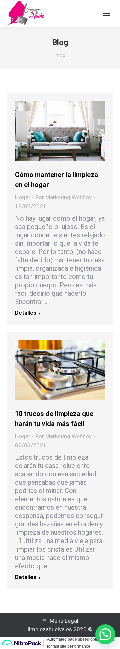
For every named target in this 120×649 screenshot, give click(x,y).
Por (63, 197)
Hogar (22, 197)
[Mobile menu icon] (106, 13)
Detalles (25, 312)
